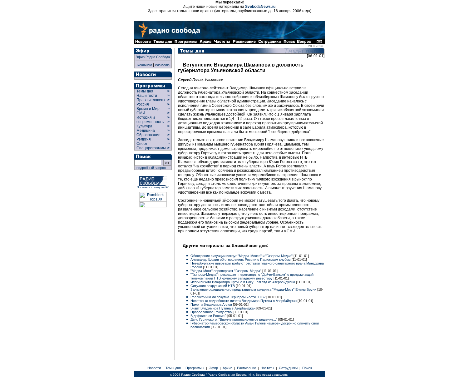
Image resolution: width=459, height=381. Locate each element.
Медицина (146, 130)
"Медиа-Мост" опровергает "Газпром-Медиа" (226, 271)
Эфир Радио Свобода (153, 57)
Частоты (267, 368)
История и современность (150, 119)
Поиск (307, 368)
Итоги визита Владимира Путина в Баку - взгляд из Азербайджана (243, 282)
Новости (154, 368)
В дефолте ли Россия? (208, 316)
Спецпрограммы (151, 148)
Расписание (246, 368)
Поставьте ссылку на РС (153, 187)
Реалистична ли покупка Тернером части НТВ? (228, 297)
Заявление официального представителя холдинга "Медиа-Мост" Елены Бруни (253, 289)
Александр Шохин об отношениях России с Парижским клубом (241, 259)
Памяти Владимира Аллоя (211, 304)
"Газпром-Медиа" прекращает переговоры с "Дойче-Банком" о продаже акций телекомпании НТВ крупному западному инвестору (251, 276)
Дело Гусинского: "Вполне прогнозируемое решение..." (234, 319)
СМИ (141, 113)
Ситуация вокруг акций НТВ (213, 286)
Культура (144, 126)
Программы (195, 368)
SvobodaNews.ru (260, 6)
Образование (148, 135)
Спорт (142, 143)
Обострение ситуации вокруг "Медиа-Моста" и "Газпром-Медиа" (242, 256)
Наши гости (147, 95)
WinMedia (162, 65)
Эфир (213, 368)
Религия (144, 139)
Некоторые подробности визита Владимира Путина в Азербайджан (244, 301)
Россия (143, 104)
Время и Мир (148, 108)
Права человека (151, 100)
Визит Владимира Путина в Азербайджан (223, 308)
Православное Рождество (211, 312)
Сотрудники (288, 368)
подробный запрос (150, 168)
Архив (227, 368)
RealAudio (144, 65)
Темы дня (145, 91)
